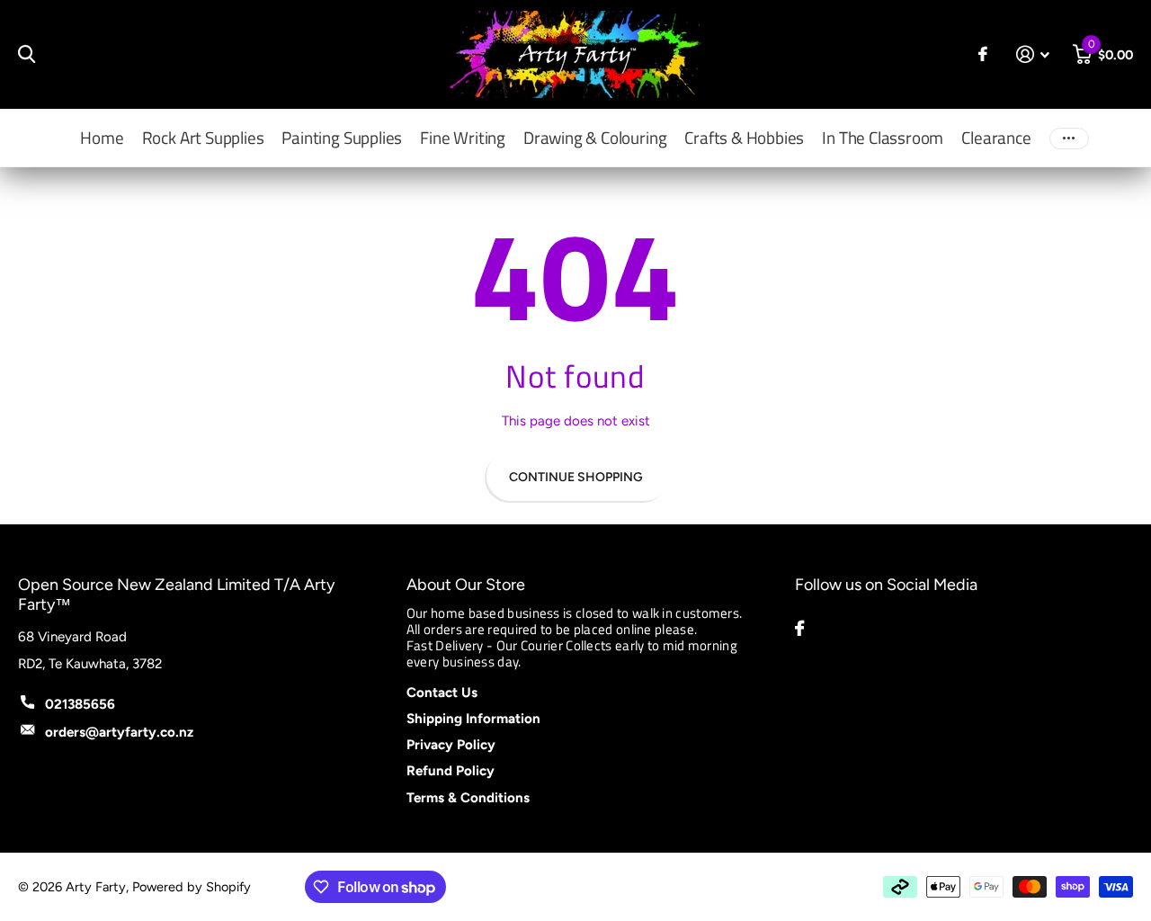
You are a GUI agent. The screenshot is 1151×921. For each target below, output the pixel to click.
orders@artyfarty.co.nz (119, 732)
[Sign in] (1033, 54)
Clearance (996, 137)
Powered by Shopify (191, 887)
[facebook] (799, 628)
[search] (26, 54)
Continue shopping (576, 477)
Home (101, 137)
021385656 (80, 704)
